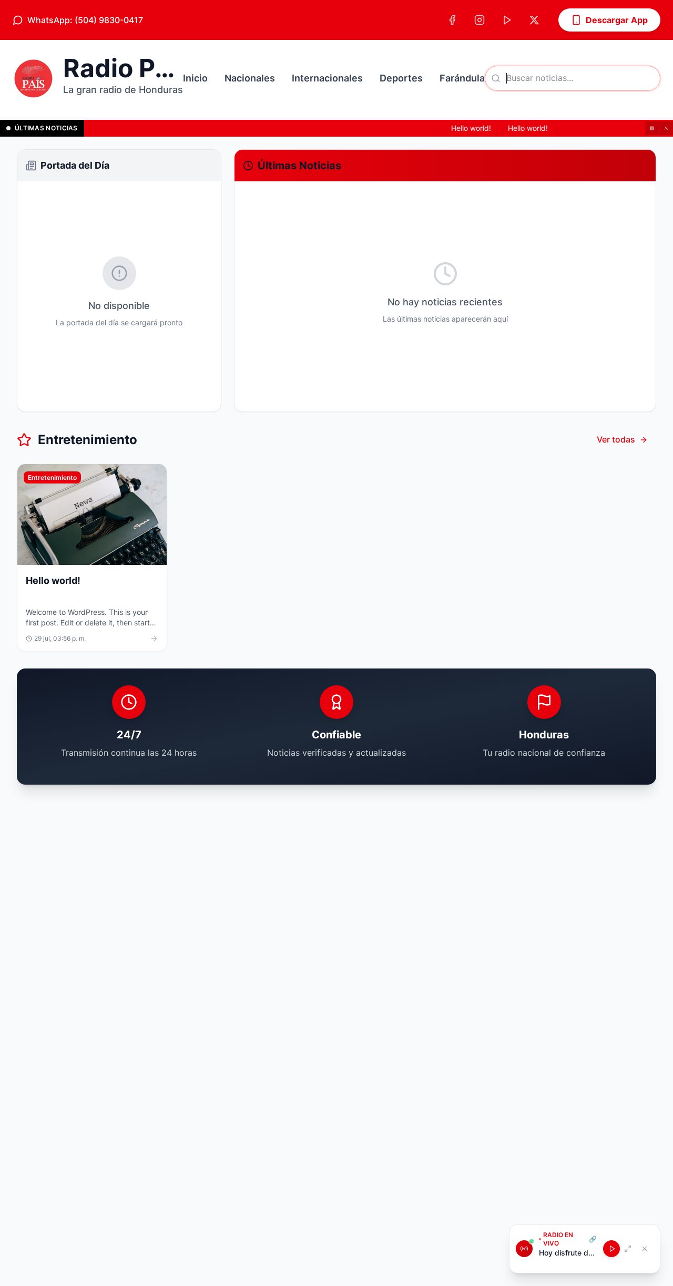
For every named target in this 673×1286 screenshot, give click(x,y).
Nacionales (250, 78)
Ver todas (616, 439)
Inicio (195, 78)
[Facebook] (452, 20)
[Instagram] (479, 20)
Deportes (401, 78)
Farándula (462, 78)
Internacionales (327, 78)
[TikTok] (506, 20)
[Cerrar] (666, 128)
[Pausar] (652, 128)
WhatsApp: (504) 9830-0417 (85, 20)
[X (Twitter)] (534, 20)
